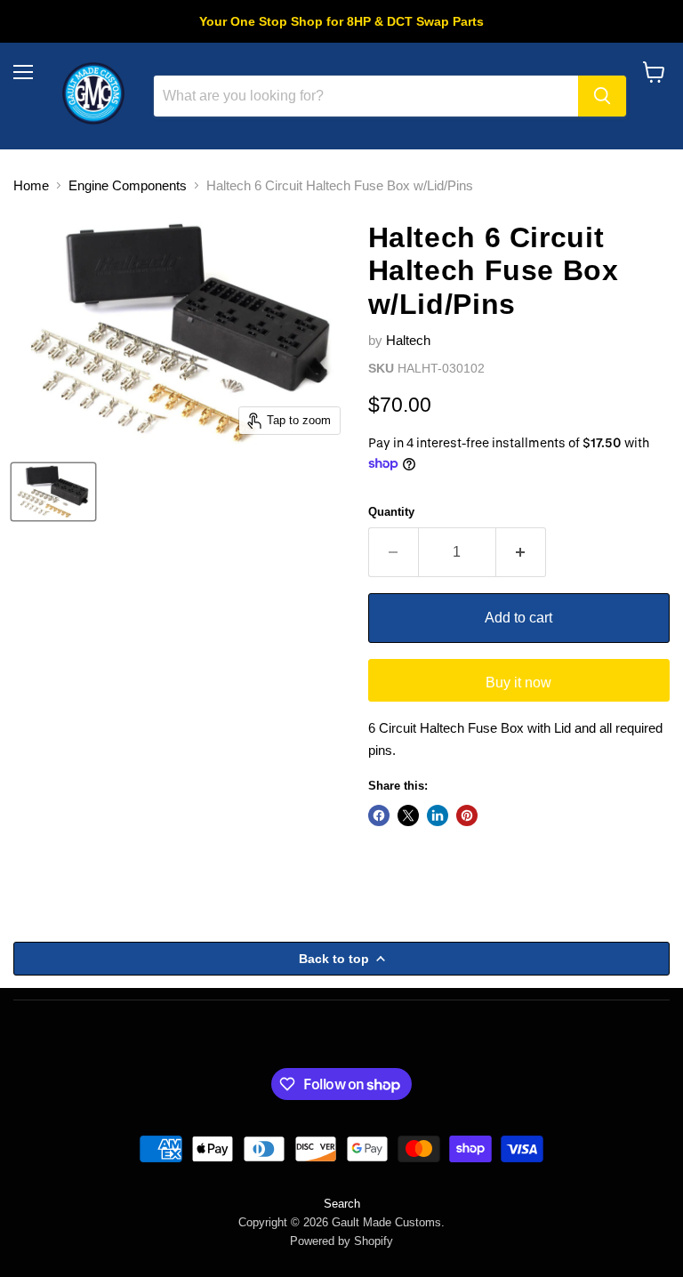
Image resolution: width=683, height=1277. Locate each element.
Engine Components (127, 185)
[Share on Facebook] (379, 815)
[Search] (602, 96)
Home (31, 185)
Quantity (391, 511)
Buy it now (518, 682)
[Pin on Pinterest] (467, 815)
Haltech (408, 340)
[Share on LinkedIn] (437, 815)
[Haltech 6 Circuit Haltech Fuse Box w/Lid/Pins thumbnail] (53, 491)
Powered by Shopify (341, 1241)
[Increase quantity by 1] (521, 552)
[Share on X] (408, 815)
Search (342, 1203)
